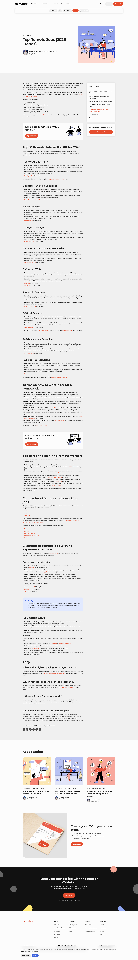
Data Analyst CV (28, 221)
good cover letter (44, 330)
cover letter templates (65, 643)
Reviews (102, 934)
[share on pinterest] (40, 729)
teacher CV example (57, 485)
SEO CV (40, 200)
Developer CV (28, 176)
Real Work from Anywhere (31, 536)
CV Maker (56, 937)
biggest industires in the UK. (59, 377)
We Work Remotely (29, 533)
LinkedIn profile (36, 648)
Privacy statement (90, 931)
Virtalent (31, 568)
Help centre (88, 925)
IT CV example (72, 467)
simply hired (45, 572)
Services (55, 4)
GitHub (26, 511)
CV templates (53, 643)
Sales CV (26, 374)
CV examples (72, 928)
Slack (25, 513)
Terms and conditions (91, 928)
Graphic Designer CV (30, 306)
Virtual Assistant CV (29, 587)
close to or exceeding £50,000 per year (54, 673)
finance (50, 477)
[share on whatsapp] (36, 729)
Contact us (103, 928)
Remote (26, 531)
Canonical (27, 515)
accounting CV (58, 477)
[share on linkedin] (27, 729)
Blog (61, 4)
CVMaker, (45, 115)
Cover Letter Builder (59, 928)
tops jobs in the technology (57, 179)
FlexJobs (26, 529)
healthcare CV (58, 481)
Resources (45, 4)
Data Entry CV (28, 589)
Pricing (68, 4)
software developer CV (68, 687)
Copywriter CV (28, 285)
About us (102, 925)
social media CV (56, 473)
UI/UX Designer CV (29, 327)
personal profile (59, 420)
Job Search (57, 931)
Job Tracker (57, 934)
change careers (53, 553)
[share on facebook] (30, 729)
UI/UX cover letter (67, 330)
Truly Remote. (28, 538)
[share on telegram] (33, 729)
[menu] (101, 104)
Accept (35, 955)
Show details (25, 955)
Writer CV (27, 283)
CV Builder (56, 925)
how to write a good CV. (42, 425)
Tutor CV (26, 591)
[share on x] (24, 729)
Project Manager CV (30, 241)
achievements (53, 407)
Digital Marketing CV (30, 200)
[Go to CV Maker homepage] (21, 4)
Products (34, 4)
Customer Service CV (30, 262)
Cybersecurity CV (29, 353)
